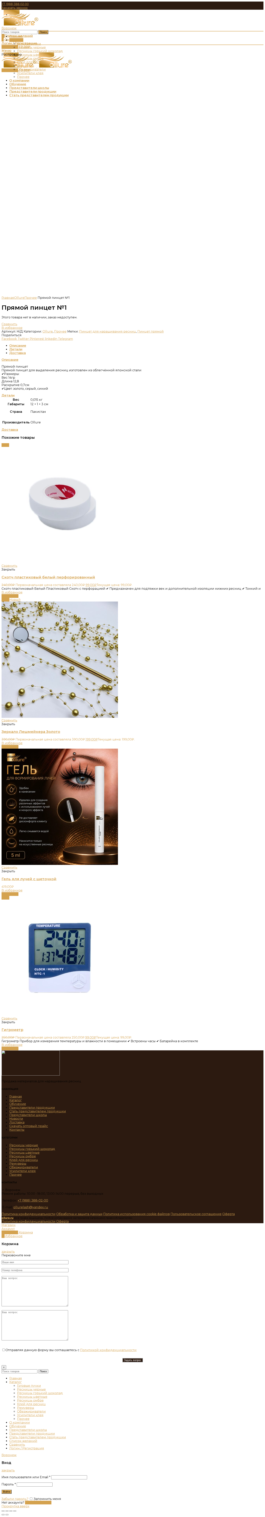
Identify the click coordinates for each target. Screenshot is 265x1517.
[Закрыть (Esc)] (3, 1511)
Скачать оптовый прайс (28, 1126)
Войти (6, 1491)
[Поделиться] (7, 1511)
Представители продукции (32, 1107)
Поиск (43, 32)
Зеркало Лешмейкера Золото (31, 731)
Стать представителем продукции (37, 1111)
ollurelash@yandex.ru (30, 1207)
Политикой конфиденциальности (108, 1350)
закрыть (8, 1251)
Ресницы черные (23, 1145)
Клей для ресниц (23, 1160)
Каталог (15, 1100)
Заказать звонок (15, 8)
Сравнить (9, 324)
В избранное (12, 328)
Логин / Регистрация (26, 1448)
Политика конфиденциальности (28, 1214)
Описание (17, 345)
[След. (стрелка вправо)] (7, 1514)
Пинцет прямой (150, 331)
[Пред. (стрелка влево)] (3, 1514)
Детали (15, 349)
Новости (16, 1119)
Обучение (17, 1104)
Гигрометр (12, 1029)
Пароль (9, 1484)
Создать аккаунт (38, 1502)
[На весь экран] (10, 1511)
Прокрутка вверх (15, 1506)
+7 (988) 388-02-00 (15, 4)
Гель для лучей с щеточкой (29, 879)
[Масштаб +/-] (14, 1511)
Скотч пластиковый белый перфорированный (48, 577)
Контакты (16, 1130)
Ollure (19, 298)
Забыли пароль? (15, 1499)
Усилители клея (22, 1171)
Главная (8, 298)
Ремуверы (17, 1163)
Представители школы (28, 1115)
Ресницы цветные (24, 1152)
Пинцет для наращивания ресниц (107, 331)
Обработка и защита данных (79, 1214)
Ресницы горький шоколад (32, 1149)
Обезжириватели (23, 1167)
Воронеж (9, 28)
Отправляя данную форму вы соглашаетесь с (71, 1350)
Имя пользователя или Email (26, 1477)
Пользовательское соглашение (196, 1214)
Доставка (17, 353)
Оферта (228, 1214)
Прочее (30, 298)
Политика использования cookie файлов (136, 1214)
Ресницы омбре (22, 1156)
